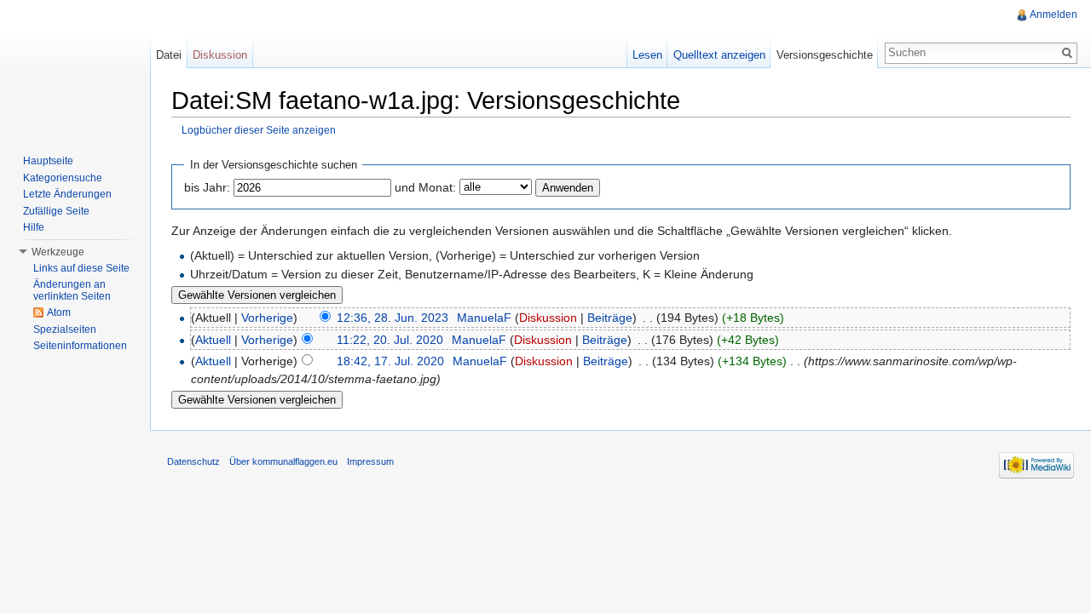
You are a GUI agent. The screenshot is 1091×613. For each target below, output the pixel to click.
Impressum (370, 461)
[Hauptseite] (75, 68)
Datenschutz (193, 461)
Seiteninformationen (80, 346)
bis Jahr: (207, 187)
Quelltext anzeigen (719, 55)
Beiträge (609, 317)
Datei (169, 55)
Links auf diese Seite (81, 268)
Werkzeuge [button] (58, 252)
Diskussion (548, 317)
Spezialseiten (64, 329)
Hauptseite (48, 161)
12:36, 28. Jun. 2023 (392, 317)
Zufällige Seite (56, 211)
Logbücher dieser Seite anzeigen (259, 129)
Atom (59, 312)
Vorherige (267, 317)
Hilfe (33, 227)
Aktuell (213, 340)
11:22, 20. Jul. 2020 (390, 340)
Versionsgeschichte (824, 55)
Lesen (647, 55)
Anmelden (1053, 14)
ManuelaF (484, 317)
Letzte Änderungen (67, 194)
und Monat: (425, 187)
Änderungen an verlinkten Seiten (72, 290)
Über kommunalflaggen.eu (283, 461)
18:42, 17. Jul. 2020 (390, 361)
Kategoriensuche (62, 178)
